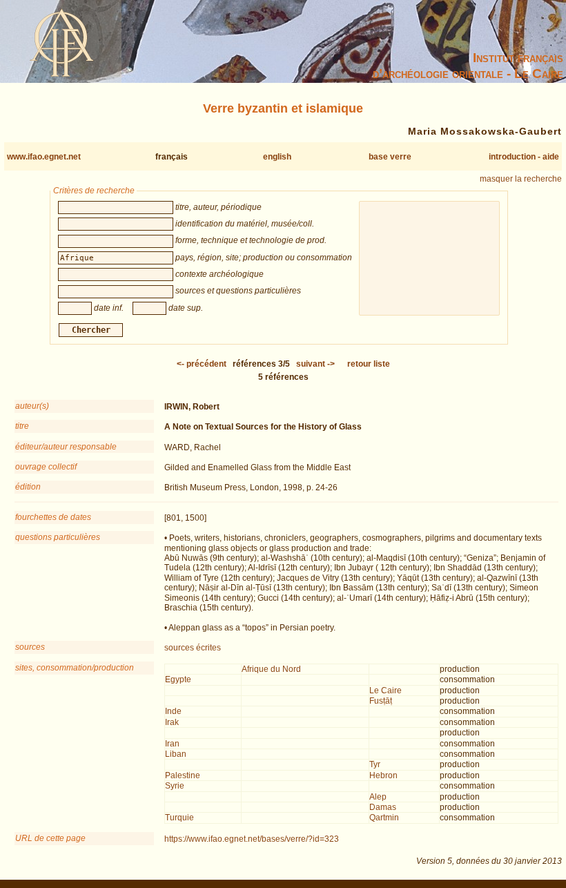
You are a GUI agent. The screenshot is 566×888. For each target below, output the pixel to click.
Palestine (182, 775)
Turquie (179, 817)
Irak (172, 722)
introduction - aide (524, 157)
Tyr (374, 764)
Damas (382, 807)
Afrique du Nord (271, 669)
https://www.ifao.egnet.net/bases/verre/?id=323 (251, 839)
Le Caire (385, 690)
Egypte (178, 679)
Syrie (174, 786)
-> (315, 364)
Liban (175, 754)
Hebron (383, 775)
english (277, 157)
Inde (173, 711)
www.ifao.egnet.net (44, 157)
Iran (172, 744)
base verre (390, 157)
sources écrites (192, 648)
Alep (378, 797)
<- (201, 364)
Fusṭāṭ (380, 701)
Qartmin (384, 817)
